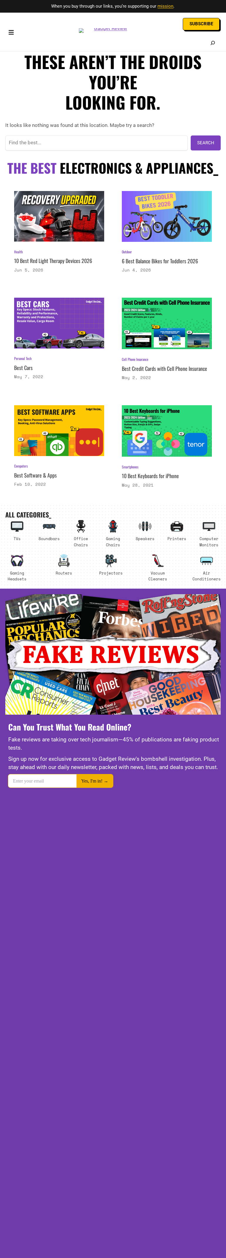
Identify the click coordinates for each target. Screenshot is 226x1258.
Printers (176, 539)
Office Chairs (81, 542)
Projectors (111, 573)
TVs (17, 539)
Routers (64, 573)
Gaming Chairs (113, 542)
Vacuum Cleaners (157, 576)
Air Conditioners (206, 576)
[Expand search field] (213, 43)
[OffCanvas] (11, 33)
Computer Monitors (209, 542)
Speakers (145, 539)
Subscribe (201, 23)
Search (205, 142)
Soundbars (49, 539)
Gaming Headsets (17, 576)
